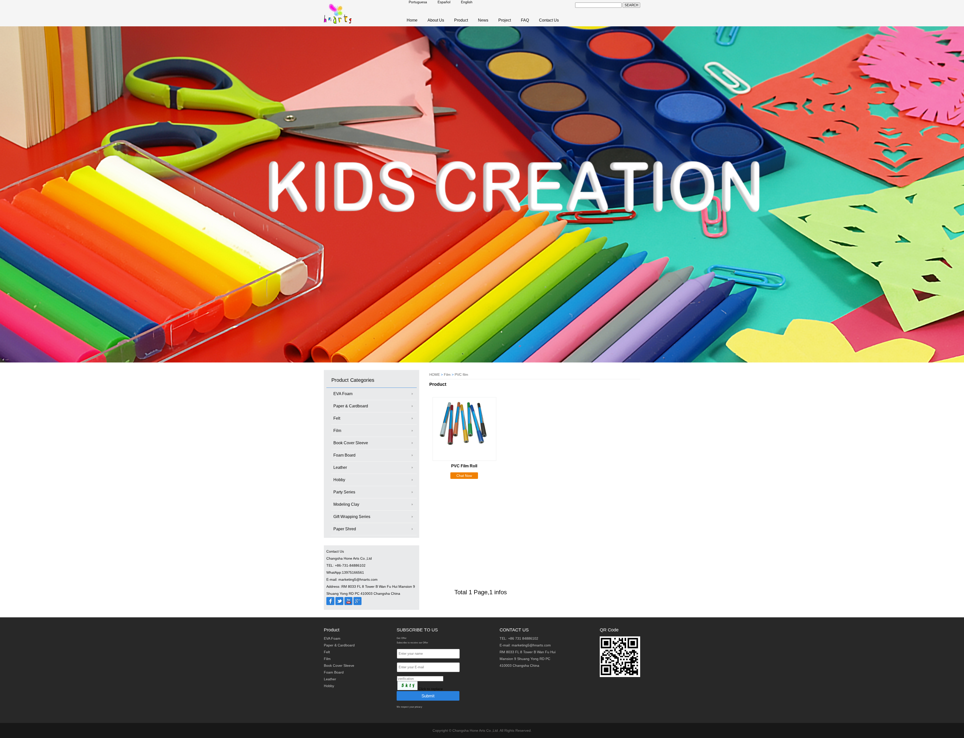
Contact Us (549, 20)
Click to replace (430, 689)
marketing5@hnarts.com (531, 645)
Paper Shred (344, 529)
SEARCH (631, 5)
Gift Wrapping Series (351, 516)
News (483, 20)
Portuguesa (418, 2)
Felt (336, 418)
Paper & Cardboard (350, 406)
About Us (436, 20)
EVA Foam (342, 394)
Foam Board (344, 455)
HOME (434, 375)
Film (337, 430)
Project (504, 20)
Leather (340, 467)
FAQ (525, 20)
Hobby (339, 480)
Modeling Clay (346, 504)
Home (412, 20)
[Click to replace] (407, 685)
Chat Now (464, 476)
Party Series (344, 492)
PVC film (461, 375)
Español (444, 2)
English (466, 2)
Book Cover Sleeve (350, 443)
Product (461, 20)
